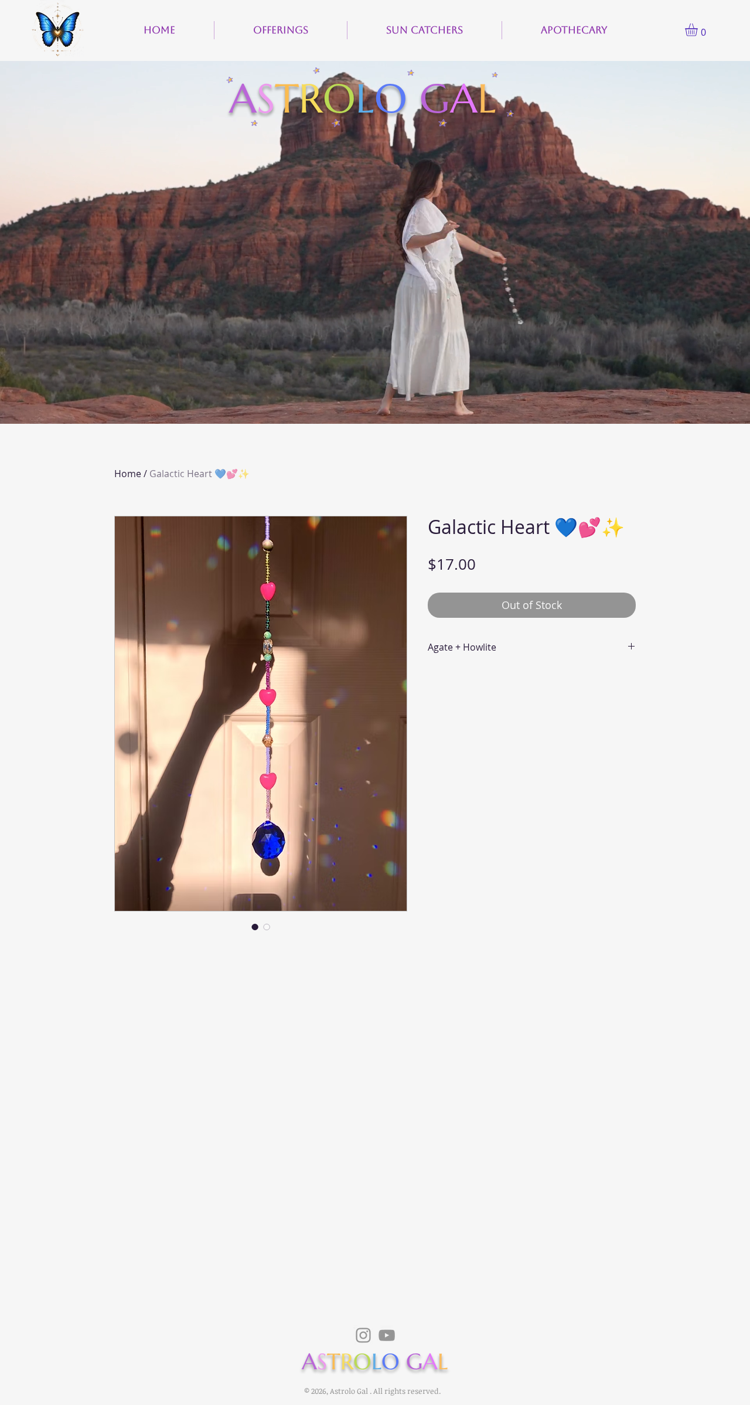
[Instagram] (363, 1335)
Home (127, 473)
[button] (698, 29)
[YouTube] (387, 1335)
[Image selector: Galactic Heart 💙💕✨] (255, 927)
